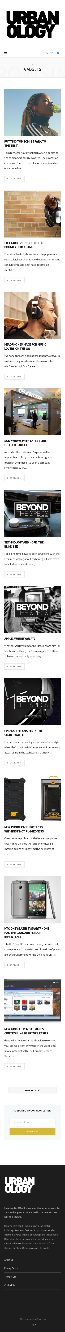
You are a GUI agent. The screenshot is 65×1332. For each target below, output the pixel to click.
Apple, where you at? (20, 638)
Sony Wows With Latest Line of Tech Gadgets (25, 443)
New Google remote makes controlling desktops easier (26, 1031)
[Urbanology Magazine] (32, 25)
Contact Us (9, 1285)
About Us (8, 1259)
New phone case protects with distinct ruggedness (24, 829)
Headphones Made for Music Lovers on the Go (25, 346)
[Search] (58, 53)
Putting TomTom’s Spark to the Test (25, 143)
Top (33, 1324)
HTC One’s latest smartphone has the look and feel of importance (26, 932)
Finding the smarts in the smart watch (23, 733)
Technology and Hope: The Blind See (24, 544)
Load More (31, 1090)
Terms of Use (10, 1276)
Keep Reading (14, 178)
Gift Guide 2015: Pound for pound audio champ (23, 245)
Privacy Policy (11, 1268)
